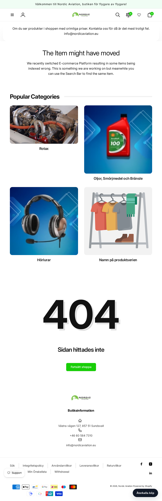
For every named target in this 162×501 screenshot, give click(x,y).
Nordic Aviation (125, 486)
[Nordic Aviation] (81, 400)
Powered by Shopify (142, 486)
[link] (118, 260)
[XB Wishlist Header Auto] (139, 14)
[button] (12, 14)
